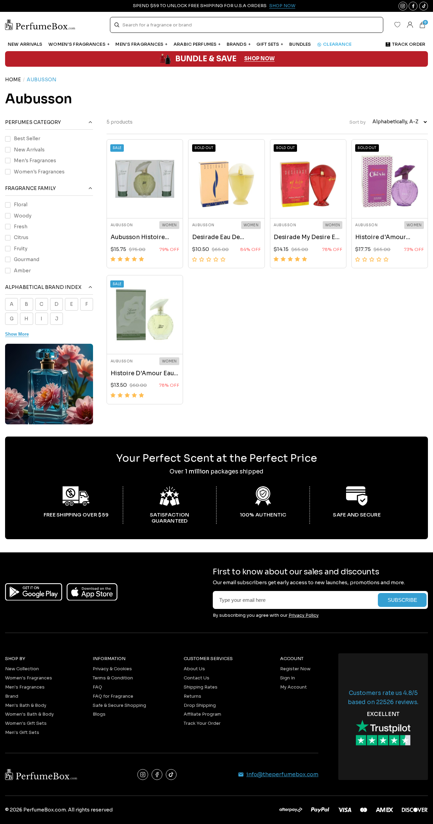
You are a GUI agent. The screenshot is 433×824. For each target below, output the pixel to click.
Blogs (99, 714)
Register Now (295, 669)
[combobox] (246, 25)
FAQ (97, 687)
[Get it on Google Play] (33, 592)
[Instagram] (142, 774)
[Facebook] (157, 774)
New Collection (22, 669)
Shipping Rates (201, 687)
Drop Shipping (200, 705)
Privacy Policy (304, 615)
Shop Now (282, 5)
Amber (22, 271)
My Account (293, 687)
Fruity (20, 249)
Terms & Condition (113, 678)
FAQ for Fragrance (113, 696)
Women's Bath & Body (29, 714)
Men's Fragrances (35, 160)
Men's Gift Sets (22, 732)
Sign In (287, 678)
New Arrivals (29, 150)
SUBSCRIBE (402, 600)
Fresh (20, 227)
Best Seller (27, 138)
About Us (194, 669)
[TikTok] (171, 774)
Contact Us (196, 678)
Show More (17, 334)
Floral (20, 205)
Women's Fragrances (39, 171)
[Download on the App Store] (92, 592)
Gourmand (26, 259)
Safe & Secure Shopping (119, 705)
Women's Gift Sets (26, 723)
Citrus (21, 237)
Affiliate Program (202, 714)
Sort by (357, 122)
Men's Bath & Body (25, 705)
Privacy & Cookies (112, 669)
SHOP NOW (259, 58)
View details (144, 206)
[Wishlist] (397, 24)
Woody (22, 216)
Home (13, 80)
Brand (11, 696)
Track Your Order (202, 723)
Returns (192, 696)
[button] (127, 259)
